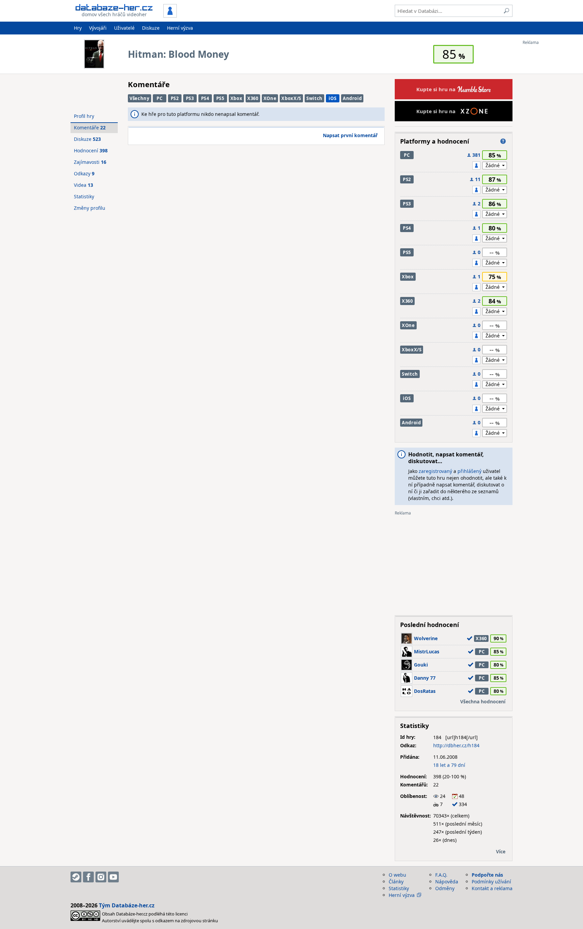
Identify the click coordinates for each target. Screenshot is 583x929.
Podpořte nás (487, 875)
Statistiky (84, 196)
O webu (397, 875)
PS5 (220, 98)
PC (159, 98)
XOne (270, 98)
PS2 (175, 98)
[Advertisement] (550, 146)
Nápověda (446, 881)
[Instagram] (100, 877)
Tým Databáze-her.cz (127, 905)
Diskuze (151, 28)
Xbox (236, 98)
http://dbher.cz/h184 (456, 745)
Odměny (444, 888)
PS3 (190, 98)
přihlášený (469, 471)
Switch (314, 98)
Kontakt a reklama (492, 888)
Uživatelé (124, 28)
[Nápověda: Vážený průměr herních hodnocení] (503, 141)
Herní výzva (180, 28)
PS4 (205, 98)
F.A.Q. (441, 875)
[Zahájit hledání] (506, 10)
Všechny (139, 98)
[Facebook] (88, 877)
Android (352, 98)
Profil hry (84, 116)
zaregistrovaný (435, 471)
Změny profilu (89, 208)
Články (396, 881)
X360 (252, 98)
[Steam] (76, 877)
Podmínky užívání (491, 881)
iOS (332, 98)
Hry (78, 28)
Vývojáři (98, 28)
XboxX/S (291, 98)
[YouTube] (113, 877)
